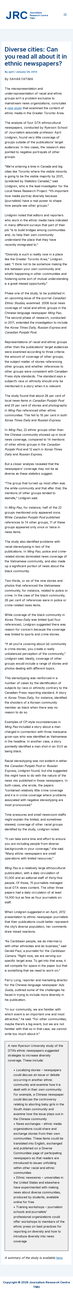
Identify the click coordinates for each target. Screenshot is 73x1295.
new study (14, 108)
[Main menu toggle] (65, 15)
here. (59, 1258)
